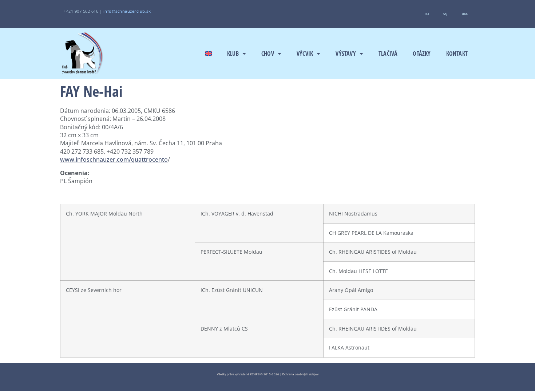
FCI (427, 14)
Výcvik (305, 54)
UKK (465, 14)
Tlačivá (388, 54)
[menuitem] (208, 53)
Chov (267, 54)
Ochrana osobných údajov (300, 374)
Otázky (422, 54)
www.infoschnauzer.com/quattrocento (114, 159)
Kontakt (457, 54)
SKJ (445, 14)
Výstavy (346, 54)
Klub (233, 54)
